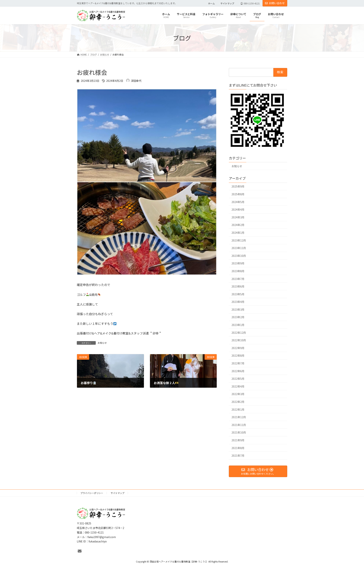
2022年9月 (237, 348)
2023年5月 (237, 294)
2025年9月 (237, 186)
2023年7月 (237, 279)
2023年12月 (238, 240)
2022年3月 (237, 394)
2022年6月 (237, 371)
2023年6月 (237, 286)
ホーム (211, 3)
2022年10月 (238, 340)
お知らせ (102, 342)
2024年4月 (237, 210)
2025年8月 (237, 194)
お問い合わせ (277, 3)
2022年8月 (237, 356)
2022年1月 (237, 409)
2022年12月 (238, 332)
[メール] (79, 551)
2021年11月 (238, 425)
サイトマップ (227, 3)
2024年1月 (237, 232)
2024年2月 (237, 225)
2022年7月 (237, 363)
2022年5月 (237, 379)
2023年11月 (238, 248)
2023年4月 (237, 302)
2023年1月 (237, 325)
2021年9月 (237, 440)
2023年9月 (237, 263)
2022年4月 (237, 386)
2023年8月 (237, 271)
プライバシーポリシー (91, 493)
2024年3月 (237, 217)
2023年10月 (238, 256)
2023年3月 (237, 309)
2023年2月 (237, 317)
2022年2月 (237, 402)
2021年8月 (237, 448)
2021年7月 (237, 456)
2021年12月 (238, 417)
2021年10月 (238, 432)
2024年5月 (237, 202)
